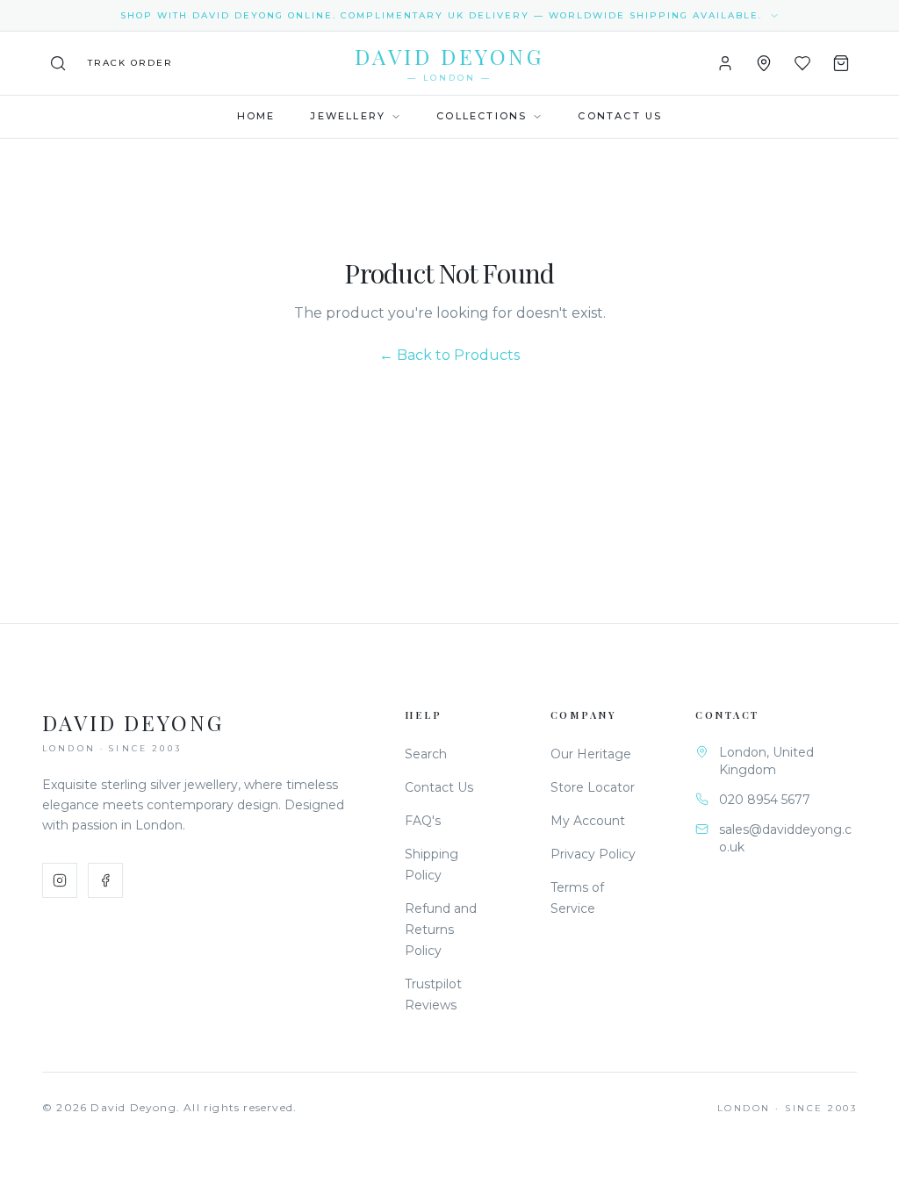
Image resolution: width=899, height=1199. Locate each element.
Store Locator (592, 787)
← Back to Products (449, 355)
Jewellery (347, 116)
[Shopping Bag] (841, 63)
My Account (587, 821)
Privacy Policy (593, 854)
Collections (481, 116)
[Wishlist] (802, 63)
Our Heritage (590, 754)
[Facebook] (105, 880)
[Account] (725, 63)
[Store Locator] (764, 63)
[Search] (58, 63)
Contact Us (620, 116)
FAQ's (423, 821)
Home (256, 116)
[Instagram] (59, 880)
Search (426, 754)
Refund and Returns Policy (441, 929)
